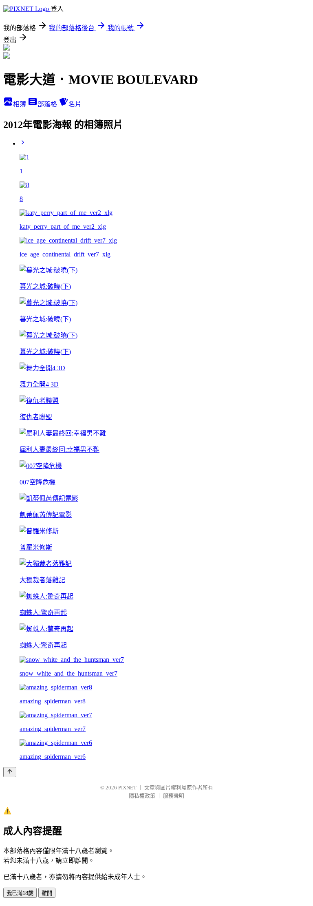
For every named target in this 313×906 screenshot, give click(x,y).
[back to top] (9, 772)
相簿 (20, 104)
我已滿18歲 (20, 893)
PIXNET (127, 787)
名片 (75, 104)
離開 (47, 893)
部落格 (48, 104)
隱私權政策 (142, 796)
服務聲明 (173, 796)
